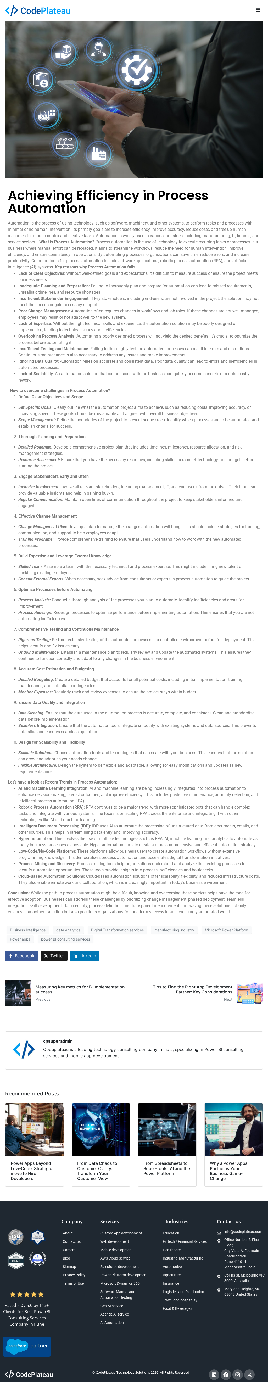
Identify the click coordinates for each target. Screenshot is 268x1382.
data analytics (68, 930)
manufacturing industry (174, 930)
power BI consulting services (65, 939)
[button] (258, 9)
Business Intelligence (28, 930)
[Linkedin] (214, 1374)
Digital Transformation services (117, 930)
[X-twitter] (249, 1374)
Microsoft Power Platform (226, 930)
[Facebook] (226, 1374)
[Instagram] (237, 1374)
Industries (177, 1221)
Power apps (20, 939)
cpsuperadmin (58, 1041)
